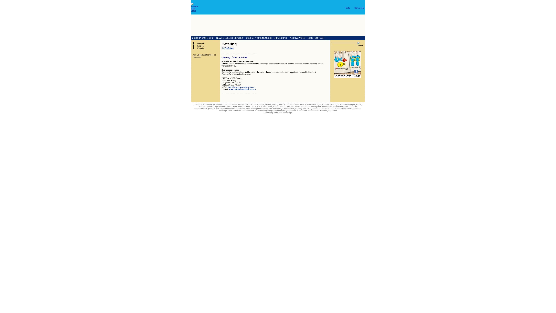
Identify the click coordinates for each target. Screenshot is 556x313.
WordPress (278, 113)
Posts (347, 8)
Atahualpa (288, 113)
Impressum (332, 111)
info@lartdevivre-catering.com (241, 87)
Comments (359, 8)
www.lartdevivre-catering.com (242, 89)
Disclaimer (323, 111)
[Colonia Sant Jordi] (278, 25)
